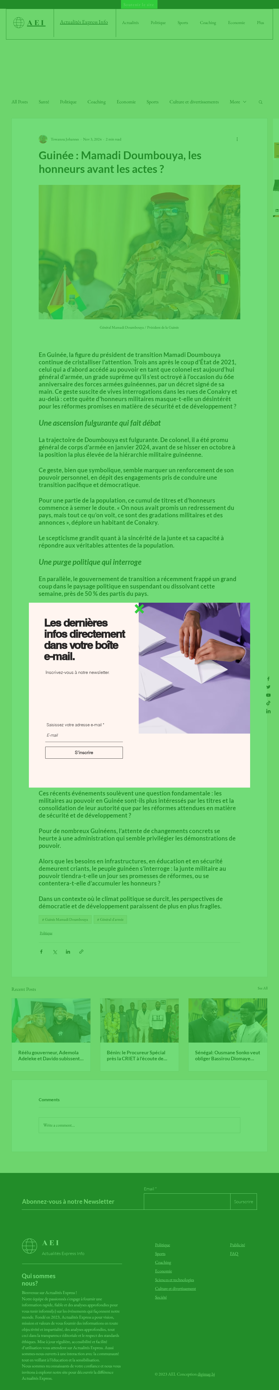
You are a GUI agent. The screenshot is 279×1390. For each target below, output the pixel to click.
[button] (139, 609)
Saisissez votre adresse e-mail (74, 725)
